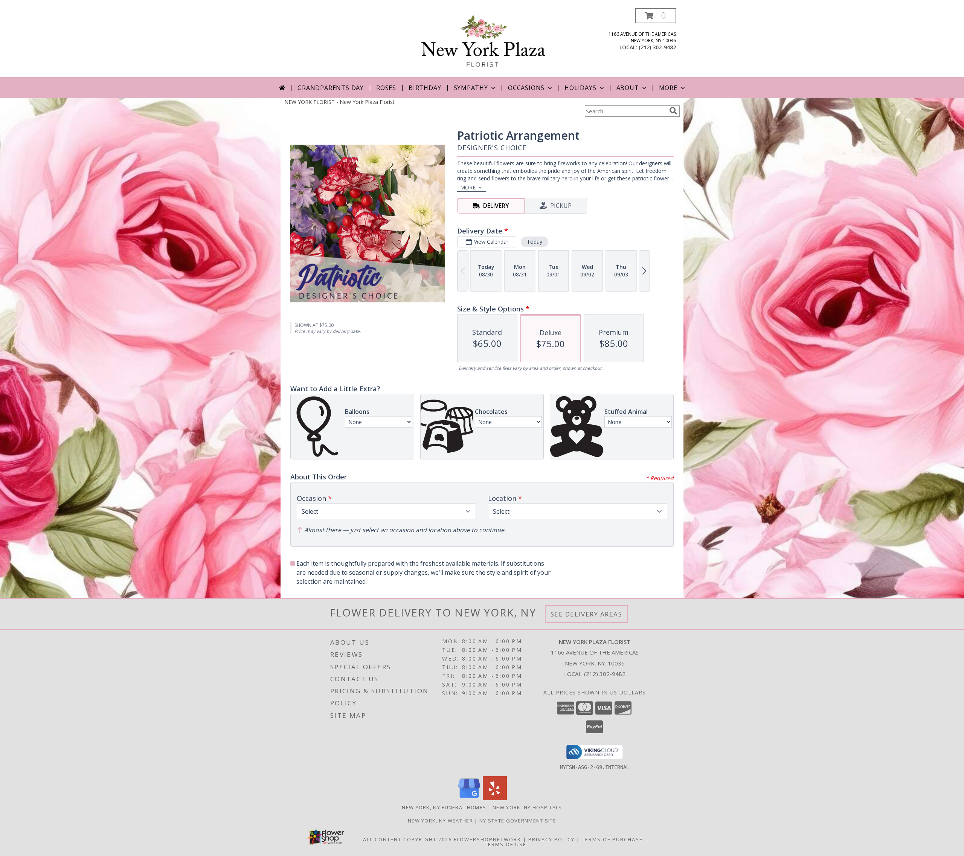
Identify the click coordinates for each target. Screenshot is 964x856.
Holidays (580, 88)
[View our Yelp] (495, 798)
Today (534, 241)
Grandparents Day (330, 88)
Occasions (526, 88)
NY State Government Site (517, 820)
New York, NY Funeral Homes (444, 807)
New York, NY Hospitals (527, 807)
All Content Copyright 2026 (407, 839)
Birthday (425, 88)
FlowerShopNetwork (487, 839)
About (627, 88)
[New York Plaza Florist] (483, 42)
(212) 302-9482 (657, 47)
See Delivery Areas (586, 614)
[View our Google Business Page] (469, 798)
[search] (673, 111)
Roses (386, 88)
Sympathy (471, 88)
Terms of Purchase (612, 839)
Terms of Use (505, 844)
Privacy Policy (551, 839)
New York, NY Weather (440, 820)
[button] (655, 15)
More (668, 88)
